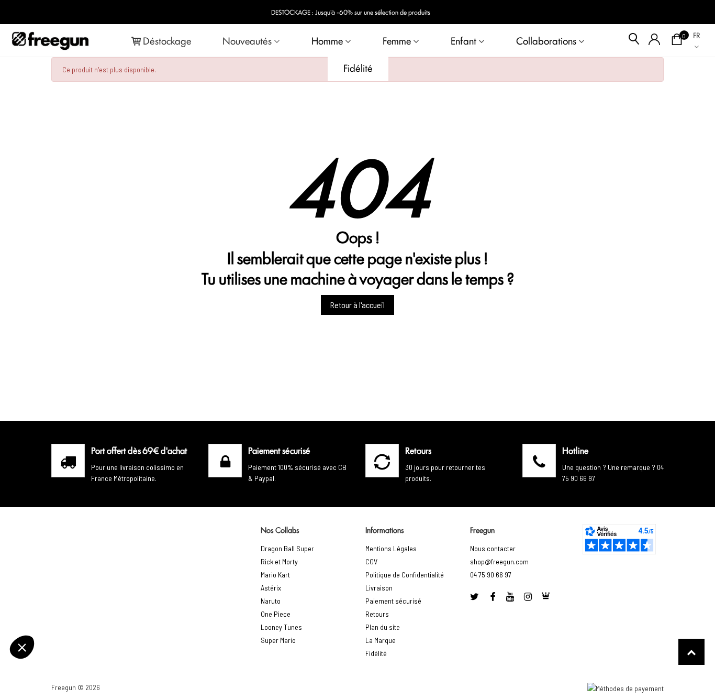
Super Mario (278, 640)
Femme (397, 40)
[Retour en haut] (691, 652)
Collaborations (546, 40)
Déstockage (167, 40)
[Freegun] (50, 40)
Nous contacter (493, 548)
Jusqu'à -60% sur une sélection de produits (372, 12)
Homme (327, 40)
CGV (371, 561)
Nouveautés (247, 40)
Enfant (463, 40)
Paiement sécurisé (393, 600)
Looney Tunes (281, 626)
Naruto (271, 600)
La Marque (380, 640)
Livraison (379, 587)
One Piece (276, 613)
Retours (377, 613)
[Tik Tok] (546, 596)
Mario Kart (275, 574)
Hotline (575, 450)
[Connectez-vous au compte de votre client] (654, 40)
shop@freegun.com (499, 561)
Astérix (271, 587)
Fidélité (358, 67)
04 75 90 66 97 (490, 574)
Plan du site (382, 626)
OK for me (91, 646)
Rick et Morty (279, 561)
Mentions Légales (391, 548)
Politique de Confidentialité (404, 574)
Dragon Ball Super (287, 548)
